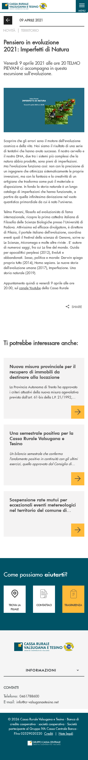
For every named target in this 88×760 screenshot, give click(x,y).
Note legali (66, 733)
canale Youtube (30, 287)
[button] (82, 6)
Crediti (48, 733)
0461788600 (29, 696)
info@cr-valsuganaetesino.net (37, 701)
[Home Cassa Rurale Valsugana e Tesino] (24, 6)
